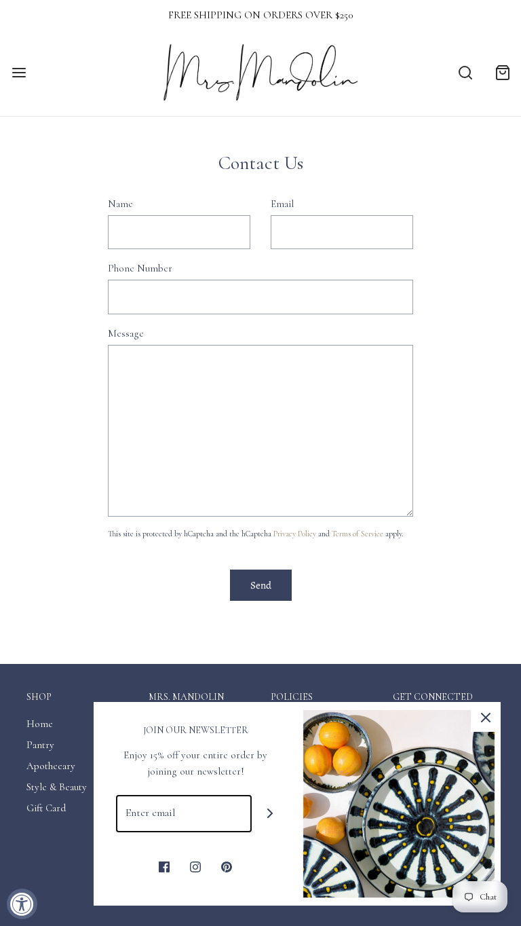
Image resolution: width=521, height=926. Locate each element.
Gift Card (46, 808)
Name (120, 204)
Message (126, 333)
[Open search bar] (465, 73)
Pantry (40, 745)
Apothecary (50, 766)
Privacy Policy (294, 533)
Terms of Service (357, 533)
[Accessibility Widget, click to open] (22, 904)
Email (282, 204)
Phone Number (140, 268)
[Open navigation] (18, 73)
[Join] (270, 813)
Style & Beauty (56, 787)
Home (39, 724)
